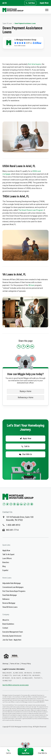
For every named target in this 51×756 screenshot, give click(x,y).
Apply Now (44, 3)
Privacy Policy (26, 664)
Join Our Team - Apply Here (11, 640)
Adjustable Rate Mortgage (11, 583)
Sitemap (5, 664)
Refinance (5, 599)
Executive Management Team (12, 632)
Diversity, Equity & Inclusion (11, 636)
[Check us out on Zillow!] (28, 504)
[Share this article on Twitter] (28, 347)
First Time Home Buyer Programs (13, 591)
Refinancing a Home (25, 397)
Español (5, 570)
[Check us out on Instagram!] (10, 504)
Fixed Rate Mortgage (9, 595)
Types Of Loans (7, 23)
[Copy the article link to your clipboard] (19, 347)
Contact (5, 628)
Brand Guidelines (8, 624)
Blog (4, 566)
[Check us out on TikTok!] (24, 504)
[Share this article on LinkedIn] (32, 347)
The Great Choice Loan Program (30, 210)
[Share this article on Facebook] (23, 347)
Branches (5, 562)
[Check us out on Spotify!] (31, 504)
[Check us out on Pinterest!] (14, 504)
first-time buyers (34, 64)
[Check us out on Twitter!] (7, 504)
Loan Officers (7, 558)
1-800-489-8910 (13, 525)
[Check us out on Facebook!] (3, 504)
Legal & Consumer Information (13, 669)
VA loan (31, 285)
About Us (5, 620)
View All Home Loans (9, 607)
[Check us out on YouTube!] (17, 504)
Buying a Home (25, 391)
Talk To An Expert (8, 554)
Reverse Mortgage (8, 603)
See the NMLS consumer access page (15, 685)
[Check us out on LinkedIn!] (21, 504)
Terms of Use (14, 664)
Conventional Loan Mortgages (13, 587)
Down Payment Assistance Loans (25, 23)
